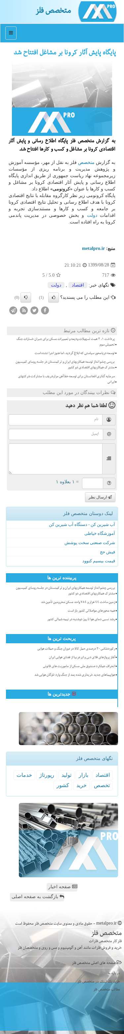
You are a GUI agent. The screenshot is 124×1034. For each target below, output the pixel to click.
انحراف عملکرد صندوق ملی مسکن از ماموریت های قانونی (79, 667)
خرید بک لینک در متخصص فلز (98, 982)
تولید (66, 775)
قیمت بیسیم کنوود (98, 560)
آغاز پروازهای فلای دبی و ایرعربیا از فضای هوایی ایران (82, 658)
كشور (63, 785)
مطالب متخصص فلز (106, 990)
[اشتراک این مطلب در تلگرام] (13, 309)
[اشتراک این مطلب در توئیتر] (34, 309)
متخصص (86, 162)
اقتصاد (78, 285)
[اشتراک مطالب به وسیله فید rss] (23, 309)
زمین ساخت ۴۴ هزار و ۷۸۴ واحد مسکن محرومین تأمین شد (78, 603)
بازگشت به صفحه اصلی (36, 896)
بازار (83, 775)
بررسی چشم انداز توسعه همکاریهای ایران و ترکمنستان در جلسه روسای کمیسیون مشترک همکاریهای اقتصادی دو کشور (65, 365)
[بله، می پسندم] (53, 297)
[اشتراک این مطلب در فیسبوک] (45, 309)
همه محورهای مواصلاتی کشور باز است (91, 611)
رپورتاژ (46, 775)
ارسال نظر (98, 497)
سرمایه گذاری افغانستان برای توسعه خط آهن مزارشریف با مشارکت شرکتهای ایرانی (66, 379)
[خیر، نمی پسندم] (26, 297)
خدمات (24, 775)
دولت (92, 215)
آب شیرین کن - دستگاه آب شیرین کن (82, 524)
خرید (81, 785)
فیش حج (107, 551)
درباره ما (114, 974)
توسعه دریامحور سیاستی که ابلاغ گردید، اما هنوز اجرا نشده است (75, 354)
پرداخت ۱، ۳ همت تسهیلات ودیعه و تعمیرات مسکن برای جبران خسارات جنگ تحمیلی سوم (66, 342)
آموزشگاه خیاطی (99, 533)
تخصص (102, 785)
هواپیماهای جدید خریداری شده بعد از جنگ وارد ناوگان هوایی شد (74, 675)
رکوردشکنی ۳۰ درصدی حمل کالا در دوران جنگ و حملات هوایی (76, 649)
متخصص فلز (53, 11)
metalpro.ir (93, 248)
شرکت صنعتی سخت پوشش (89, 542)
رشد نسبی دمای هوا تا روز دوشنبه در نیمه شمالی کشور (81, 620)
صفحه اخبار (60, 886)
